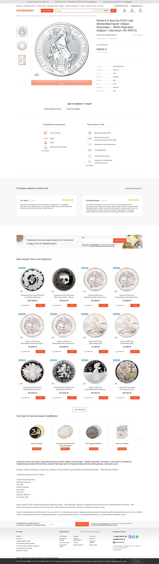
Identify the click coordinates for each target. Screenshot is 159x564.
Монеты (18, 536)
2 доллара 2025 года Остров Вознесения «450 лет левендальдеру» (63, 388)
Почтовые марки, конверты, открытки (27, 546)
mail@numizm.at (137, 6)
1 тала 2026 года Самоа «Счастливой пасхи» (126, 388)
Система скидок (41, 6)
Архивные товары (21, 550)
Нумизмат (25, 10)
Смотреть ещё (79, 409)
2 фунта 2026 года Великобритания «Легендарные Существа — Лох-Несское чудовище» (95, 342)
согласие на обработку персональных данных (102, 246)
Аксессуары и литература (24, 548)
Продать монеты (91, 6)
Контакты (100, 6)
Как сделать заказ (52, 6)
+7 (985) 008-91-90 (121, 6)
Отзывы (83, 6)
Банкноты (19, 538)
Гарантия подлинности (72, 6)
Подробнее (45, 150)
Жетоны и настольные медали (25, 543)
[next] (141, 438)
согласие (95, 244)
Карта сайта (93, 545)
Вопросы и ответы (92, 541)
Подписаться (120, 240)
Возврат (61, 6)
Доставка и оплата (29, 6)
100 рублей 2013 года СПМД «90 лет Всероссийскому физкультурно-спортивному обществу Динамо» (32, 296)
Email (83, 237)
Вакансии (92, 538)
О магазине (19, 6)
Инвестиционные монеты (53, 109)
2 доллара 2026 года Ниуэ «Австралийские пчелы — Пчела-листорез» (32, 388)
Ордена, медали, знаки (23, 541)
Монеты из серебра (73, 109)
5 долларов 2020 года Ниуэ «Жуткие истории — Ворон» (64, 296)
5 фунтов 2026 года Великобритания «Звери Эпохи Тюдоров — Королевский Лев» (95, 296)
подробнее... (93, 1)
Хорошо (137, 561)
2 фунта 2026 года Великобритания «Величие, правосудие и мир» (95, 388)
